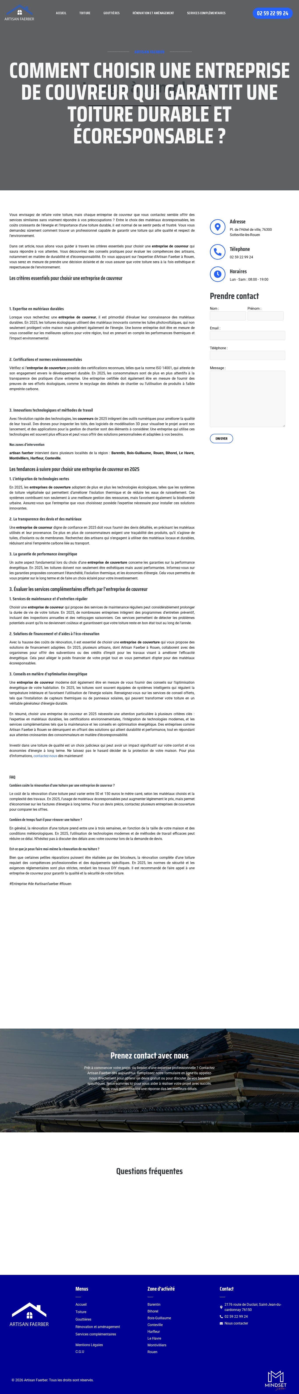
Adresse (238, 221)
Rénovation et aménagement (153, 13)
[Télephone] (217, 252)
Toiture (84, 13)
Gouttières (112, 13)
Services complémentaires (206, 13)
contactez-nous (45, 756)
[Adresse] (217, 227)
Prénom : (254, 308)
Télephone (240, 249)
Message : (218, 368)
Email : (215, 328)
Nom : (214, 308)
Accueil (61, 13)
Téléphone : (219, 348)
